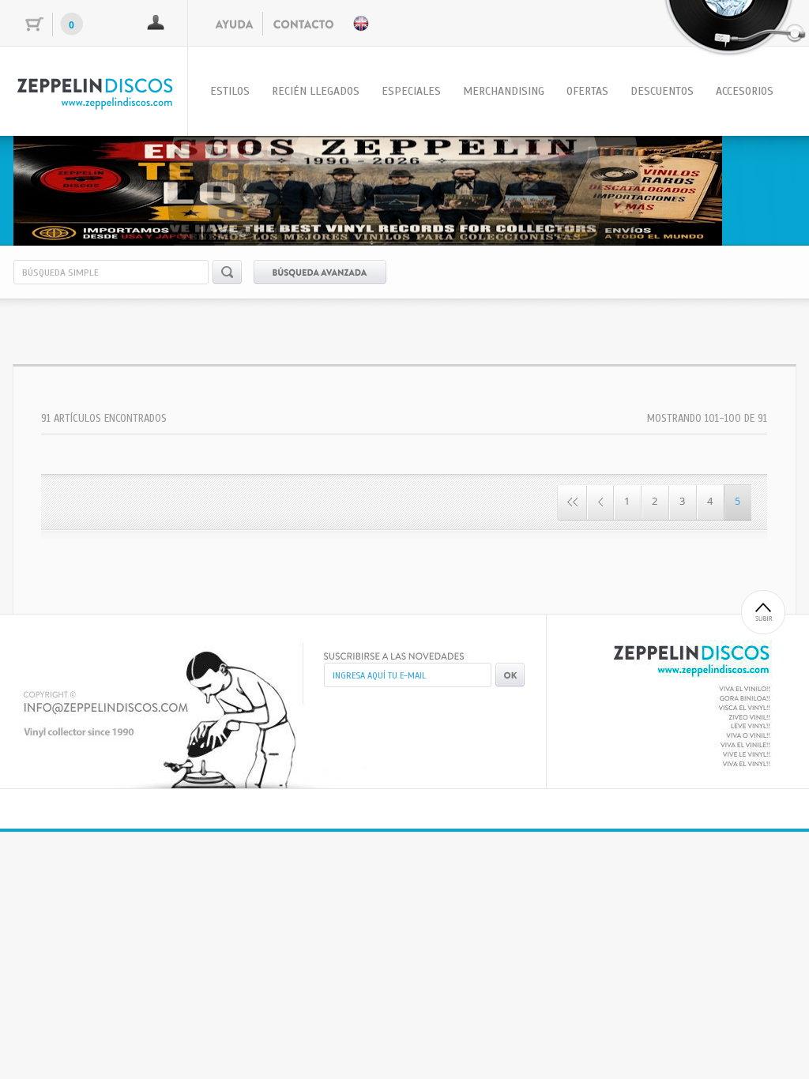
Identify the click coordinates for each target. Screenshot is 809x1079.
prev (57, 188)
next (751, 188)
